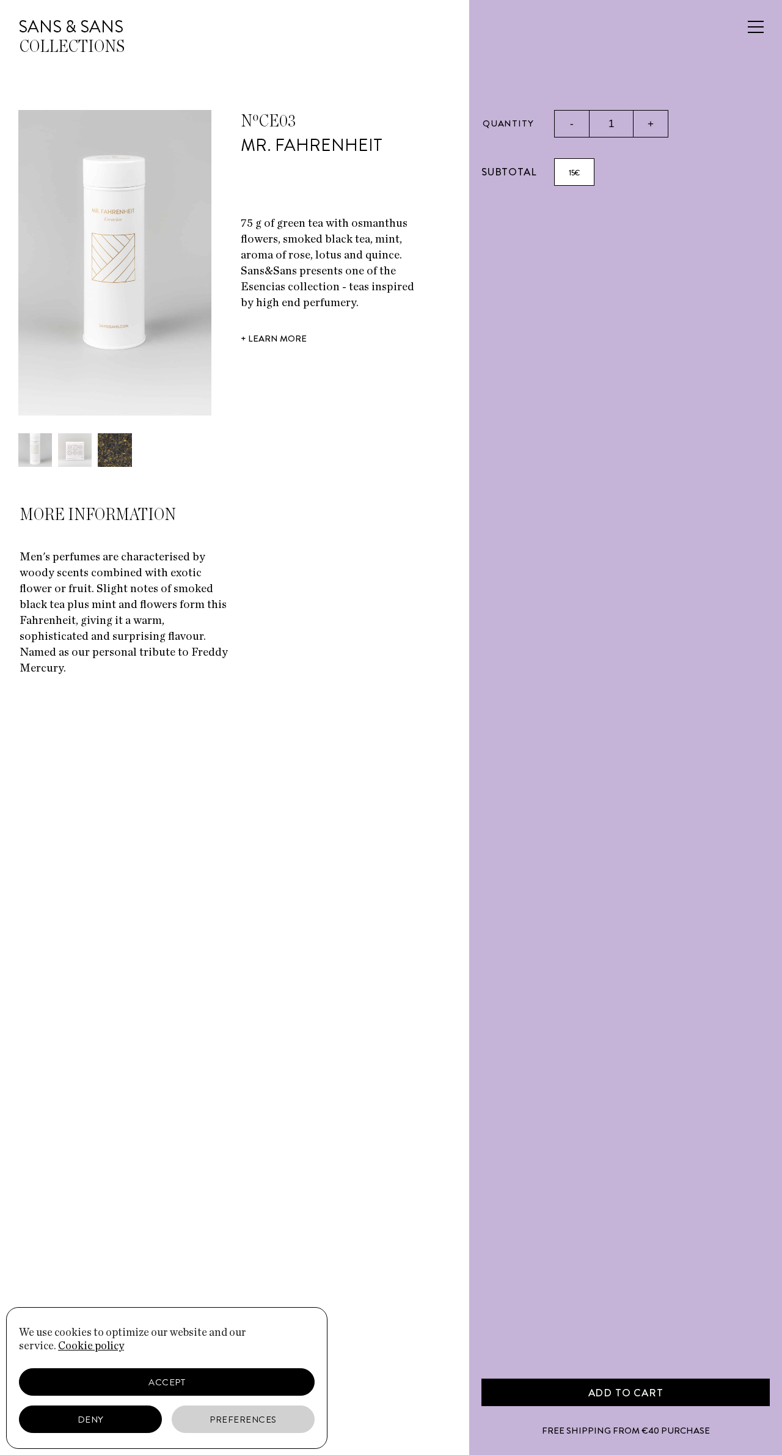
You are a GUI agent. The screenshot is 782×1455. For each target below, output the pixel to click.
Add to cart (625, 1392)
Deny (91, 1419)
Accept (166, 1382)
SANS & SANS (70, 27)
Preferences (243, 1419)
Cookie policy (91, 1346)
